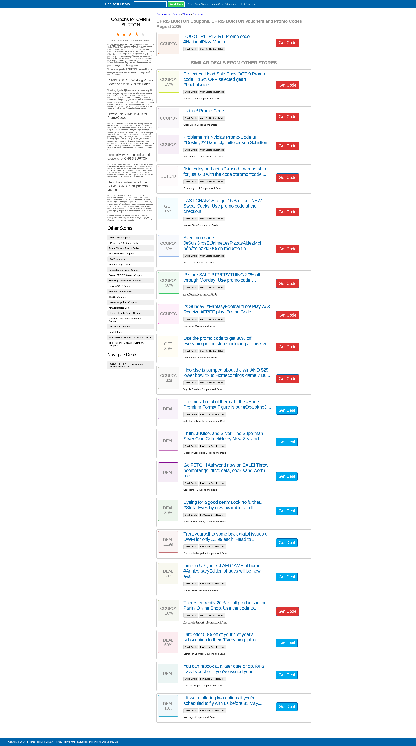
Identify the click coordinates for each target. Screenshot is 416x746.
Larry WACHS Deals (119, 286)
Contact (49, 742)
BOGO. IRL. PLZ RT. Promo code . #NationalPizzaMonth (127, 365)
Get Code (287, 42)
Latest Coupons (247, 4)
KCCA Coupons (117, 259)
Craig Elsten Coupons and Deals (200, 124)
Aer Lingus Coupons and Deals (199, 717)
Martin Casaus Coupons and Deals (201, 98)
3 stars (131, 34)
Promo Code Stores (198, 4)
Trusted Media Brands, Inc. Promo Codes (130, 337)
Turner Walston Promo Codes (124, 248)
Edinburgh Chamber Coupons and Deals (204, 653)
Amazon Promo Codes (120, 291)
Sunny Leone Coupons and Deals (200, 590)
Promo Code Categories (223, 4)
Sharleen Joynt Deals (120, 264)
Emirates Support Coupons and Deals (202, 685)
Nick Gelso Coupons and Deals (199, 326)
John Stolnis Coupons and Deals (200, 294)
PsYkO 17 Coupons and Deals (199, 262)
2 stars (124, 34)
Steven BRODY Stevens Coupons (126, 275)
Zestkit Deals (115, 332)
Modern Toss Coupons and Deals (200, 225)
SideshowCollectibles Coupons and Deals (204, 421)
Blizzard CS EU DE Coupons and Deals (203, 156)
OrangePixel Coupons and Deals (200, 489)
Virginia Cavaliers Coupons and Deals (202, 389)
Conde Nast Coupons (120, 326)
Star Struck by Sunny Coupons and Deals (204, 521)
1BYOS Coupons (117, 297)
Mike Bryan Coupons (119, 237)
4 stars (137, 34)
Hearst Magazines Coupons (123, 302)
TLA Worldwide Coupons (121, 253)
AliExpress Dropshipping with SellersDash (98, 742)
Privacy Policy (62, 742)
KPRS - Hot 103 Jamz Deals (123, 243)
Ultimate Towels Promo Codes (124, 313)
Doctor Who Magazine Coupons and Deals (205, 553)
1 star (118, 34)
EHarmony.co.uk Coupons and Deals (202, 188)
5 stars (143, 34)
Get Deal (287, 410)
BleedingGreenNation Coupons (125, 280)
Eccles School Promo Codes (123, 270)
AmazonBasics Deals (119, 307)
